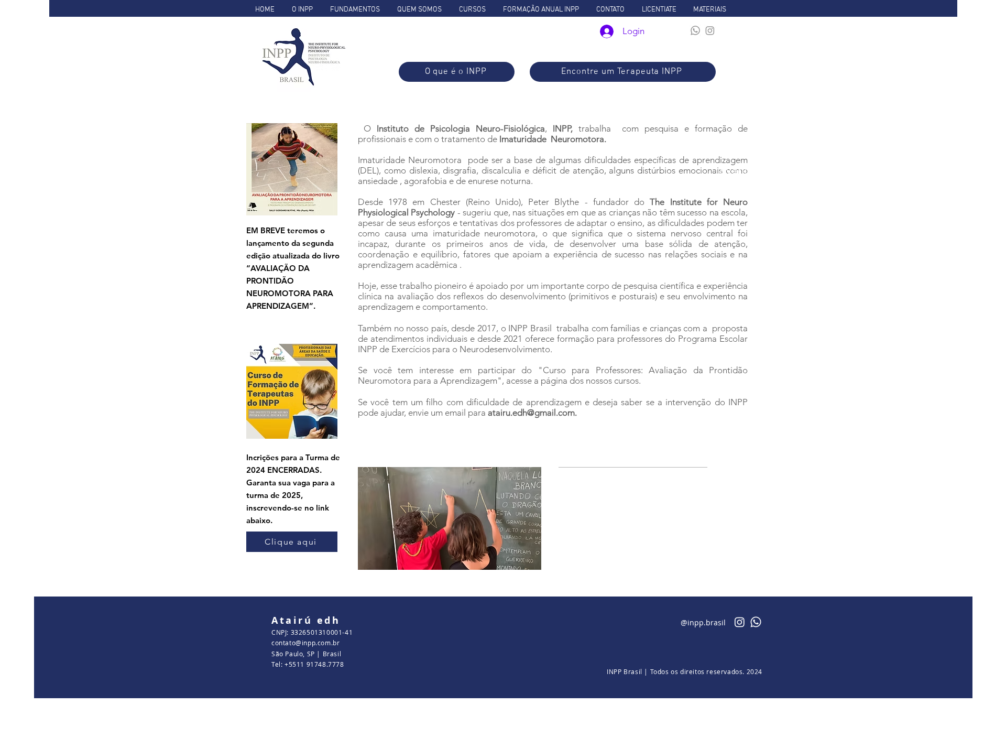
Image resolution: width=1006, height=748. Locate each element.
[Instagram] (710, 30)
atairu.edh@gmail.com (531, 412)
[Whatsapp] (695, 30)
